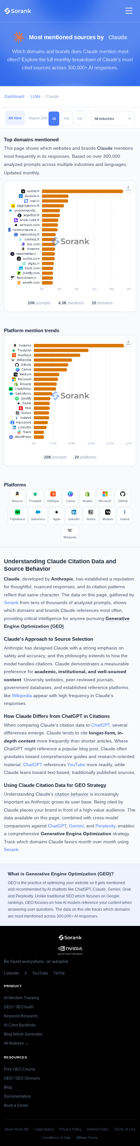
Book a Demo (16, 1105)
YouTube (76, 764)
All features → (16, 1043)
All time (14, 118)
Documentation (17, 1096)
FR (66, 119)
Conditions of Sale (56, 1138)
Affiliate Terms (87, 1138)
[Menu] (129, 11)
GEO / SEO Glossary (22, 1078)
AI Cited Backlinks (20, 1025)
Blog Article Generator (23, 1034)
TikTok (59, 973)
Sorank (11, 602)
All (54, 119)
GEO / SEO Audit (18, 1007)
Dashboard (14, 97)
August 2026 (39, 118)
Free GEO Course (19, 1069)
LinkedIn (11, 973)
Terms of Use (124, 1129)
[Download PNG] (128, 188)
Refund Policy (98, 1129)
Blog (8, 1087)
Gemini (76, 826)
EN (79, 119)
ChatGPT (100, 725)
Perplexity (105, 826)
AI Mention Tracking (21, 998)
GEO (57, 626)
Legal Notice (44, 1129)
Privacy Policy (70, 1129)
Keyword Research (21, 1016)
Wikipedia (22, 695)
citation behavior (72, 794)
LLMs (35, 97)
